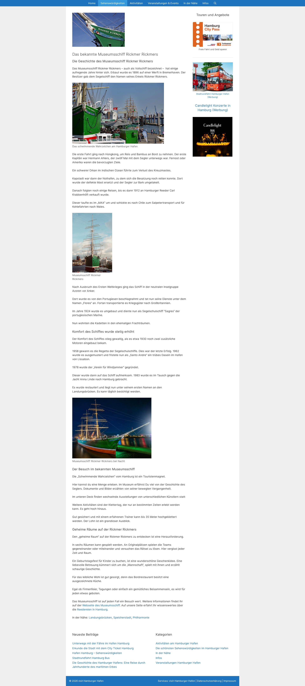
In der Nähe (190, 3)
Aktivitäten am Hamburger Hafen (177, 643)
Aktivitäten (136, 3)
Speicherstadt (122, 617)
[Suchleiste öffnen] (215, 3)
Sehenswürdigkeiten (113, 3)
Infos (205, 3)
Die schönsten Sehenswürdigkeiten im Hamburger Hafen (192, 648)
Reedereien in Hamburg (92, 609)
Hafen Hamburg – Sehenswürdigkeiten (97, 653)
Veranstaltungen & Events (163, 3)
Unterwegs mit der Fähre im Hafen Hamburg (100, 643)
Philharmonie (141, 617)
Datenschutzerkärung (209, 680)
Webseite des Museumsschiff (101, 605)
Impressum (230, 680)
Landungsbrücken (100, 617)
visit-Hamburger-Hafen (182, 680)
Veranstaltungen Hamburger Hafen (178, 662)
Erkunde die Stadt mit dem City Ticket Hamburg (103, 648)
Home (91, 3)
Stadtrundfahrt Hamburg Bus (91, 658)
